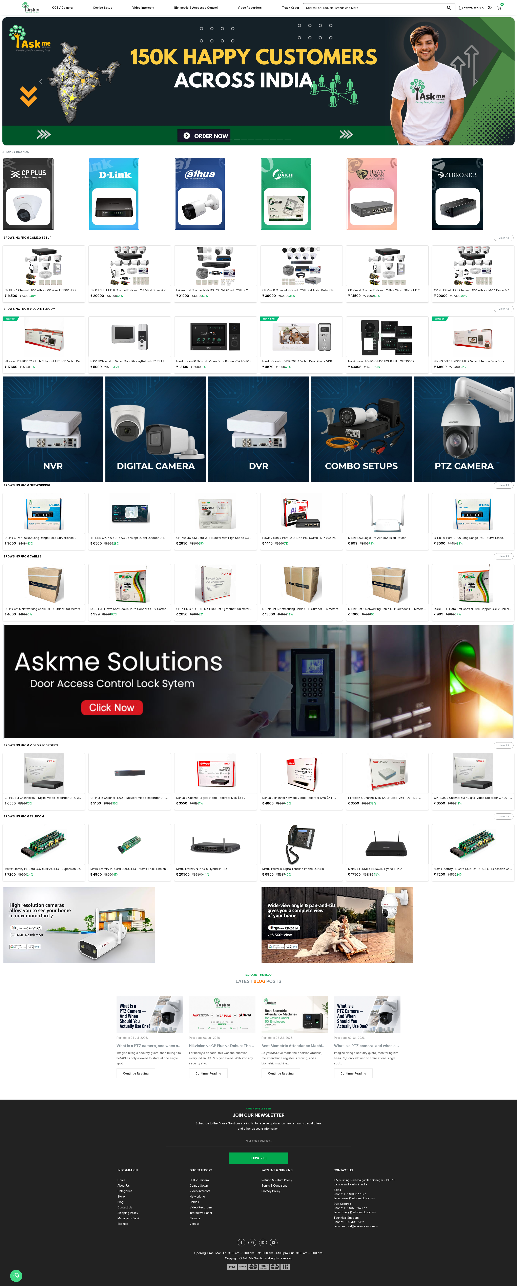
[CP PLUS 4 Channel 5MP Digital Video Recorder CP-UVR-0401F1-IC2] (301, 752)
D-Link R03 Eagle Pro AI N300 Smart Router (205, 516)
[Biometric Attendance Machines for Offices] (295, 993)
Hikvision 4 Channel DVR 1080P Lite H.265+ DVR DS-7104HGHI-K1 (212, 776)
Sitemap (123, 1202)
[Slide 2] (237, 118)
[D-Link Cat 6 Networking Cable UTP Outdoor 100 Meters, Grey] (215, 563)
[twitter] (241, 1221)
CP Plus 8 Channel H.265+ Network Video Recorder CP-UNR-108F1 (385, 776)
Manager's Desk (129, 1197)
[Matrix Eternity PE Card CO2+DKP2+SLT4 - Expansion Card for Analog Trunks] (301, 823)
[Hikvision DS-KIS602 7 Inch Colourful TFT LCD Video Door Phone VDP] (387, 315)
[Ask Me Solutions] (30, 7)
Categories (125, 1169)
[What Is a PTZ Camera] (150, 993)
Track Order (290, 7)
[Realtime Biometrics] (387, 172)
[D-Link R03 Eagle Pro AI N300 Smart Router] (215, 492)
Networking (197, 1175)
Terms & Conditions (274, 1164)
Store (121, 1175)
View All (504, 216)
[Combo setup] (361, 408)
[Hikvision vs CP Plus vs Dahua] (222, 993)
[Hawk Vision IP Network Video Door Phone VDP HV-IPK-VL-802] (44, 315)
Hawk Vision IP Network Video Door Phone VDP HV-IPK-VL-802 (42, 340)
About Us (124, 1164)
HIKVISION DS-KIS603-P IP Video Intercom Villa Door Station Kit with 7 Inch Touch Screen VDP (297, 340)
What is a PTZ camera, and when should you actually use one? (172, 1024)
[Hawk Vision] (215, 172)
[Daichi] (129, 172)
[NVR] (53, 408)
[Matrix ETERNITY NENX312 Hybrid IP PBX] (215, 823)
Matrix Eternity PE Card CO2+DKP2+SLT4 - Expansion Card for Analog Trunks (301, 848)
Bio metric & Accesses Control (196, 7)
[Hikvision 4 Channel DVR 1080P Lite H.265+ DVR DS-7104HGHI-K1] (215, 752)
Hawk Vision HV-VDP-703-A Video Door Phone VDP (125, 340)
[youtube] (273, 1221)
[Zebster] (473, 172)
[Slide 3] (244, 118)
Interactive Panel (201, 1191)
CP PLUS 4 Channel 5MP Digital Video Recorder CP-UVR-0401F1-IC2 (300, 776)
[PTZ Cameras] (464, 408)
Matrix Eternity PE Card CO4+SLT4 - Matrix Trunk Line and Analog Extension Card (386, 848)
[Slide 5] (258, 118)
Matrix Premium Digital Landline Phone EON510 (121, 847)
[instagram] (252, 1221)
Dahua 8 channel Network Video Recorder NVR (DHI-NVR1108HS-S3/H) (126, 776)
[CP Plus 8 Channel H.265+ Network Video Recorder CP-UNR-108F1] (387, 752)
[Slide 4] (251, 118)
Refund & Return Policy (277, 1158)
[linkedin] (263, 1221)
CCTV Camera (62, 7)
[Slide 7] (273, 118)
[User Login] (489, 8)
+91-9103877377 (474, 7)
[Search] (448, 7)
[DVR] (258, 408)
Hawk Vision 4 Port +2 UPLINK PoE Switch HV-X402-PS (127, 516)
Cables (194, 1180)
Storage (195, 1197)
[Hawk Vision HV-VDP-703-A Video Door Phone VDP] (130, 315)
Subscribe (258, 1137)
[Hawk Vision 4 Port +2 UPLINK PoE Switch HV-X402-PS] (130, 492)
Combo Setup (102, 7)
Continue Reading (136, 1052)
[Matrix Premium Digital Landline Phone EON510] (130, 823)
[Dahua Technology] (43, 172)
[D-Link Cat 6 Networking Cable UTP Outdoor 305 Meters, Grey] (130, 563)
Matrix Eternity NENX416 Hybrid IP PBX (30, 847)
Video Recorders (250, 7)
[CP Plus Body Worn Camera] (258, 70)
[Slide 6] (266, 118)
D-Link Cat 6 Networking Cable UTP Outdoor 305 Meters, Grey (129, 587)
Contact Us (125, 1186)
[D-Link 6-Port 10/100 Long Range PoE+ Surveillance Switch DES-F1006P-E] (301, 492)
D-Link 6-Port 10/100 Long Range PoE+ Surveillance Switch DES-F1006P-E (296, 516)
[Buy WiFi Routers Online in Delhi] (258, 662)
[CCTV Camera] (155, 408)
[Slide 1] (229, 118)
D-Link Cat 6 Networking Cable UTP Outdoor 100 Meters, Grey (215, 587)
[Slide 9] (288, 118)
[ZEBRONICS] (301, 172)
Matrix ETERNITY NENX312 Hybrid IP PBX (204, 847)
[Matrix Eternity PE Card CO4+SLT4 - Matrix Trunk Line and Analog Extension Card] (387, 823)
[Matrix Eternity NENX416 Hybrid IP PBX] (44, 823)
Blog (121, 1180)
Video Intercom (143, 7)
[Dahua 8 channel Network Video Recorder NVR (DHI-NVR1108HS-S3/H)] (130, 752)
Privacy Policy (271, 1169)
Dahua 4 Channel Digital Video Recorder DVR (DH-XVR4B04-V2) (39, 776)
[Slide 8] (280, 118)
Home (121, 1158)
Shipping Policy (128, 1191)
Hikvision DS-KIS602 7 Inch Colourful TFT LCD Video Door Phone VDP (387, 340)
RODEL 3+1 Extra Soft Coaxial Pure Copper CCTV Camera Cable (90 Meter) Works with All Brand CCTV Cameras (300, 587)
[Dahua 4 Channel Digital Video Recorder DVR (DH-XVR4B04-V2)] (44, 752)
